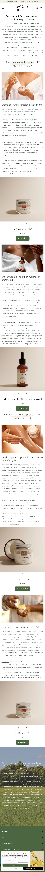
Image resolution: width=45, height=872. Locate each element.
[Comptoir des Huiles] (22, 8)
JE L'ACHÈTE (22, 238)
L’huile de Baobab (8, 322)
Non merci (15, 868)
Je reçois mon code (15, 865)
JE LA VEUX (22, 408)
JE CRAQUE (22, 742)
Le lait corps (6, 500)
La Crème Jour (7, 142)
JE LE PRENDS (22, 589)
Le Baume (5, 662)
